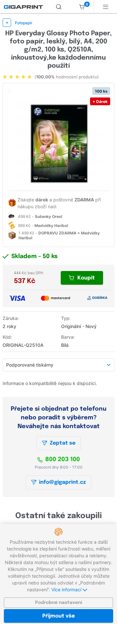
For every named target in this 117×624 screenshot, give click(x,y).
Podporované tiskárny (29, 365)
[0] (81, 6)
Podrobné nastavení (58, 602)
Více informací (67, 589)
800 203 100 (62, 459)
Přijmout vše (58, 616)
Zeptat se (62, 443)
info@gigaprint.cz (62, 482)
